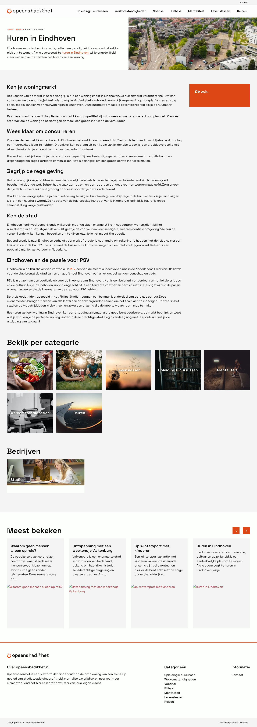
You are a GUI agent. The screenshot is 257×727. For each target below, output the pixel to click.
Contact (244, 2)
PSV (72, 269)
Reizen (242, 11)
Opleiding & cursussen (92, 11)
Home (10, 29)
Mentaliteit (196, 11)
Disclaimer (224, 722)
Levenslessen (220, 11)
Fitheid (176, 11)
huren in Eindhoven (75, 52)
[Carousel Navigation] (241, 530)
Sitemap (244, 722)
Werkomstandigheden (130, 11)
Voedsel (158, 11)
